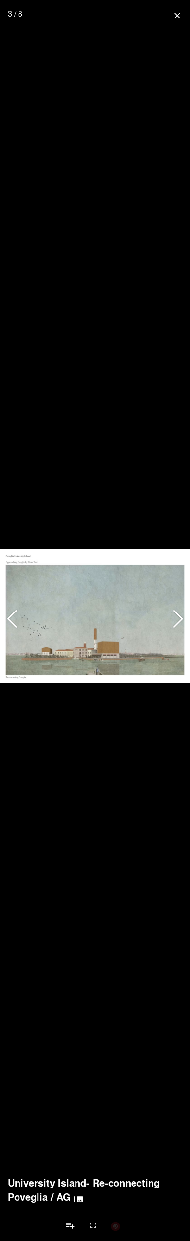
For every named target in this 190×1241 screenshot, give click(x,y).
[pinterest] (115, 1226)
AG (64, 1196)
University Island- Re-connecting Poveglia (84, 1189)
